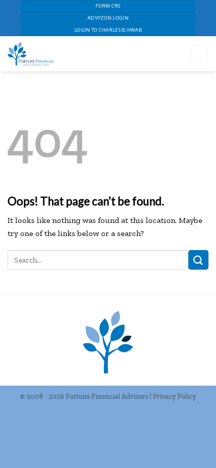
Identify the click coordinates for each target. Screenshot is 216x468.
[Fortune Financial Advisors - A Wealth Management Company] (75, 53)
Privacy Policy (174, 396)
